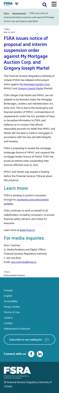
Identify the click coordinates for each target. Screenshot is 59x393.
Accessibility (11, 301)
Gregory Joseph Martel (30, 88)
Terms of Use (12, 311)
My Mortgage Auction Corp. (35, 84)
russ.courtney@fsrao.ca (23, 261)
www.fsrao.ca (27, 229)
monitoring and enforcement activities (26, 201)
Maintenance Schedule (17, 328)
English (8, 295)
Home (6, 13)
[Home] (11, 4)
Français (8, 290)
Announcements (19, 13)
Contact (8, 322)
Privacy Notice (12, 306)
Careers (8, 317)
